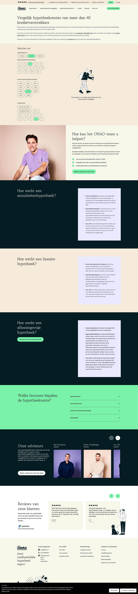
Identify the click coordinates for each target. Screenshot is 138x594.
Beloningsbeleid (106, 559)
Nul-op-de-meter (24, 107)
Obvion (22, 35)
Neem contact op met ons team (31, 473)
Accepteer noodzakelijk (128, 590)
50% (35, 87)
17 (19, 71)
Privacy (103, 550)
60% (20, 91)
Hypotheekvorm (22, 52)
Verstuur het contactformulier (30, 339)
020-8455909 (45, 552)
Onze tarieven (63, 553)
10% (28, 83)
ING (92, 33)
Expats (111, 2)
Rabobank (80, 33)
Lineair (31, 56)
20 (26, 71)
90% (20, 95)
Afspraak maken (64, 556)
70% (28, 91)
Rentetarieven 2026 (86, 553)
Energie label (21, 103)
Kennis (80, 8)
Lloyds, (117, 33)
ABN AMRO (86, 33)
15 (42, 67)
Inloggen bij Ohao (85, 550)
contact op (71, 39)
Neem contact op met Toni (84, 172)
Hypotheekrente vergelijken (48, 8)
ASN (18, 35)
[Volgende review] (118, 496)
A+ (34, 115)
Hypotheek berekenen (87, 556)
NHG (20, 83)
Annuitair (22, 56)
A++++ (36, 111)
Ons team (62, 550)
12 (36, 67)
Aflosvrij (40, 56)
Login (118, 2)
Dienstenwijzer (105, 556)
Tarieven (86, 8)
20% (35, 83)
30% (20, 87)
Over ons (95, 8)
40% (28, 87)
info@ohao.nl (44, 550)
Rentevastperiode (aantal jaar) (26, 60)
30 (38, 71)
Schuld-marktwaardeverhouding (27, 79)
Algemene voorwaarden (108, 562)
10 (30, 67)
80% (35, 91)
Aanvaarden (114, 590)
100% (28, 95)
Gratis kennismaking (113, 8)
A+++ (20, 115)
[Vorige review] (111, 496)
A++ (28, 115)
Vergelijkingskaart (106, 553)
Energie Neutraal (24, 111)
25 (32, 71)
